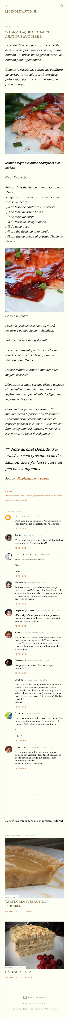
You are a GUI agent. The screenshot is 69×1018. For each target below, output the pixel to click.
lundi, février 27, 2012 (30, 516)
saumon (9, 500)
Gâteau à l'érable (21, 972)
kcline (44, 1003)
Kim (17, 516)
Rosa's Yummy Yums (27, 554)
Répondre (20, 528)
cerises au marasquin (22, 495)
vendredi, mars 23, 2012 (43, 747)
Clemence (20, 660)
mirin (47, 495)
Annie (18, 535)
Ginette (19, 713)
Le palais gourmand (26, 610)
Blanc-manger (23, 632)
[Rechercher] (62, 5)
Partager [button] (9, 491)
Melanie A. (20, 582)
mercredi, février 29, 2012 (39, 660)
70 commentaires (24, 977)
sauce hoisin (56, 495)
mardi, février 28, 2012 (38, 582)
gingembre (38, 495)
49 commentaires (24, 911)
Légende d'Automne (21, 11)
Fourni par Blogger (37, 997)
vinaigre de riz (20, 500)
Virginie (19, 679)
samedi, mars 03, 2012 (35, 713)
